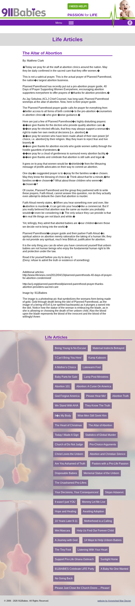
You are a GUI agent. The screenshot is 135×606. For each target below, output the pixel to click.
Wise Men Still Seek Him (92, 415)
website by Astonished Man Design (114, 601)
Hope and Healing (65, 511)
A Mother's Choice (65, 367)
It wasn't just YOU (65, 501)
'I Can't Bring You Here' (68, 357)
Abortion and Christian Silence (107, 454)
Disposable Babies (66, 473)
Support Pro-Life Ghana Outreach (74, 559)
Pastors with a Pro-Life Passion (110, 463)
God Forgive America (67, 396)
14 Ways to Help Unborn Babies (103, 540)
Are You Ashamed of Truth (70, 463)
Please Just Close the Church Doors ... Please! (82, 588)
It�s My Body (63, 415)
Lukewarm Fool (92, 367)
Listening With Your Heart (92, 549)
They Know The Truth (97, 405)
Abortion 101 (62, 386)
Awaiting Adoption (93, 511)
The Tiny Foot (63, 549)
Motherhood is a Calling (98, 521)
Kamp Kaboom (97, 357)
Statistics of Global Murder (100, 434)
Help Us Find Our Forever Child (95, 530)
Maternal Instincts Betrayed (108, 348)
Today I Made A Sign (67, 434)
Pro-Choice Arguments (103, 444)
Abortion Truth (120, 396)
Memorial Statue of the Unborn (101, 473)
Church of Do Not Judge (69, 444)
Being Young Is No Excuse (70, 348)
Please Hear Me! (96, 396)
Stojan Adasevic (114, 492)
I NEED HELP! (78, 6)
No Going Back (64, 578)
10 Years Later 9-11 (66, 521)
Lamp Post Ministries (96, 376)
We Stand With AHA (66, 405)
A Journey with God (66, 540)
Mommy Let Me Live (93, 501)
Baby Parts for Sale (66, 376)
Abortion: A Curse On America (93, 386)
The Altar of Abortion (100, 425)
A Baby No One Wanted (114, 568)
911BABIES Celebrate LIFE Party (74, 568)
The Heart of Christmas (68, 425)
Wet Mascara (62, 530)
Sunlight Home (109, 559)
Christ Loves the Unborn (69, 454)
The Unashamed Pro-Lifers (70, 482)
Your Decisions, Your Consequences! (76, 492)
